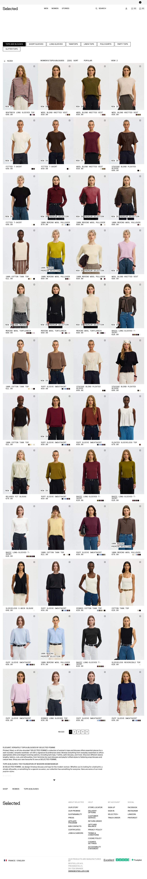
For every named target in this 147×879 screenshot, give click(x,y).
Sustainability (75, 814)
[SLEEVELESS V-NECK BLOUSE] (20, 582)
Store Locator (95, 807)
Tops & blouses (31, 789)
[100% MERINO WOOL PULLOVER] (56, 196)
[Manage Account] (126, 8)
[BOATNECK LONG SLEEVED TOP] (20, 86)
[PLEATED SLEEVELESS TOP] (126, 416)
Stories (65, 8)
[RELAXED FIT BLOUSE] (20, 470)
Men (46, 8)
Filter (10, 61)
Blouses (7, 776)
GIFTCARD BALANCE (92, 825)
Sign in (111, 810)
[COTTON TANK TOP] (126, 582)
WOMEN (15, 789)
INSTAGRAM (133, 810)
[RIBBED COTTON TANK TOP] (91, 582)
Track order (114, 817)
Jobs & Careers (75, 833)
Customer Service (93, 817)
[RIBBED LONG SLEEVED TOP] (56, 692)
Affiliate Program (72, 822)
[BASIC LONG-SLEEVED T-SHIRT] (126, 304)
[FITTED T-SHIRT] (20, 140)
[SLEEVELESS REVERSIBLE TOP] (126, 636)
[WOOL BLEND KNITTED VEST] (56, 86)
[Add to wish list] (34, 66)
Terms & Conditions (93, 834)
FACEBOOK (132, 807)
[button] (20, 86)
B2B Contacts (74, 826)
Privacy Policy (95, 829)
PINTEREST (132, 817)
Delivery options (92, 811)
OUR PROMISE (74, 810)
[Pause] (140, 2)
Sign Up (111, 807)
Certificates (74, 829)
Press (71, 817)
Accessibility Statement (94, 847)
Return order (95, 821)
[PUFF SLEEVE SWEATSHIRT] (56, 360)
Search (102, 8)
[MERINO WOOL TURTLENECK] (20, 304)
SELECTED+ (113, 814)
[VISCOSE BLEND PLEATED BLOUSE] (126, 140)
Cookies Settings (92, 842)
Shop (5, 789)
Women (55, 8)
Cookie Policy (94, 838)
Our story (73, 807)
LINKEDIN (132, 814)
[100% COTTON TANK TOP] (20, 250)
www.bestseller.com (78, 871)
